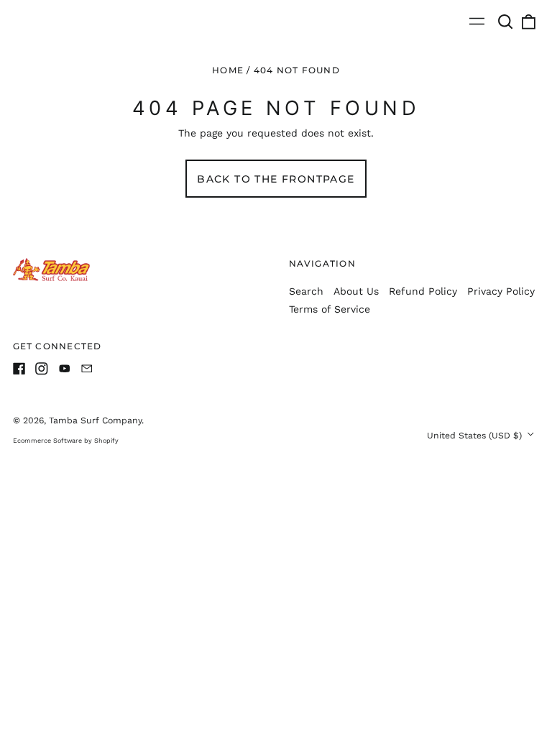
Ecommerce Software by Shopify (66, 440)
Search (306, 291)
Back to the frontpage (275, 178)
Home (228, 70)
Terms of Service (329, 309)
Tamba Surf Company (95, 420)
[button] (506, 21)
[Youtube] (64, 368)
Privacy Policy (501, 291)
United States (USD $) (476, 436)
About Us (356, 291)
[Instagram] (41, 368)
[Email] (86, 368)
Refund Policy (423, 291)
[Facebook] (19, 368)
